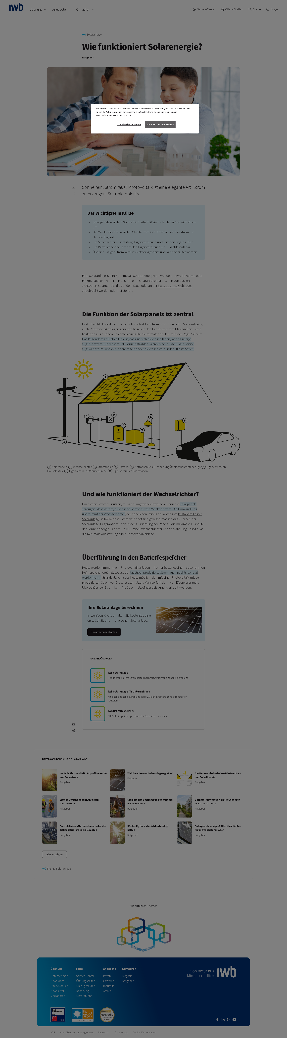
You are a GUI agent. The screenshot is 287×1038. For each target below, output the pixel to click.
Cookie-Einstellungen (129, 124)
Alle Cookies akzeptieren (160, 124)
